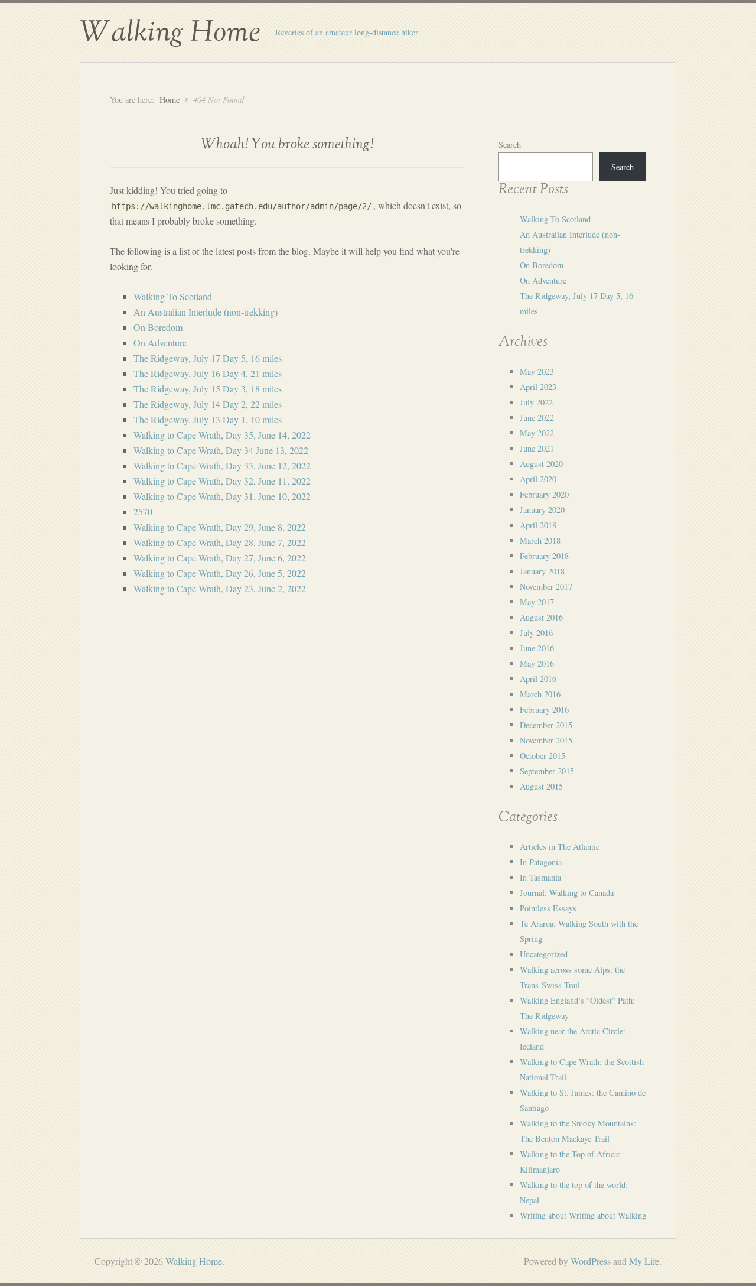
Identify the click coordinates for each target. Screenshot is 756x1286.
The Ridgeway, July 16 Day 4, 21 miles (207, 373)
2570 (142, 511)
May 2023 (537, 371)
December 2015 (546, 724)
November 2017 (546, 586)
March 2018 (540, 540)
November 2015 (546, 740)
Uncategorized (544, 954)
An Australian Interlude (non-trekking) (205, 312)
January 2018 (542, 571)
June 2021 (537, 448)
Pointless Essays (548, 908)
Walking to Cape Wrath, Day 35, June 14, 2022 (222, 434)
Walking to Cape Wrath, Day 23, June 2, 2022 (219, 588)
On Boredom (158, 327)
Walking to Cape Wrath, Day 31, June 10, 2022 (222, 496)
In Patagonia (541, 862)
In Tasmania (540, 877)
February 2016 (544, 709)
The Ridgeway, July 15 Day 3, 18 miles (207, 388)
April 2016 (538, 678)
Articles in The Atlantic (559, 846)
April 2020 (538, 479)
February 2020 (544, 494)
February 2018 (544, 555)
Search (509, 144)
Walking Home (170, 32)
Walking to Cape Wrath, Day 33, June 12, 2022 (222, 465)
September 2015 (547, 771)
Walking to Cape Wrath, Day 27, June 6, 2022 (219, 557)
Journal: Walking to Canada (567, 892)
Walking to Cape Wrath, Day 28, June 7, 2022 (219, 542)
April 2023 (538, 386)
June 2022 (537, 417)
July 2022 (536, 402)
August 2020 (541, 463)
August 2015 (541, 786)
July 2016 (536, 632)
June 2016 (537, 648)
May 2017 (537, 602)
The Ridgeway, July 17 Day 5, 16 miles (207, 358)
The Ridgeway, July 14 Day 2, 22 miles (207, 404)
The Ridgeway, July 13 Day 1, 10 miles (207, 419)
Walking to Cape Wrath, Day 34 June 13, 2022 (220, 450)
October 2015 (542, 755)
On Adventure (160, 342)
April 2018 (538, 525)
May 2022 (537, 433)
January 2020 (542, 509)
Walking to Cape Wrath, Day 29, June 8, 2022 (219, 527)
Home (169, 99)
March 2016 (540, 694)
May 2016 (537, 663)
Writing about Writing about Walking (583, 1215)
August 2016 (541, 617)
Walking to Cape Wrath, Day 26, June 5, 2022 (219, 573)
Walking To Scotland (172, 296)
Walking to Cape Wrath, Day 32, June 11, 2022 (222, 481)
